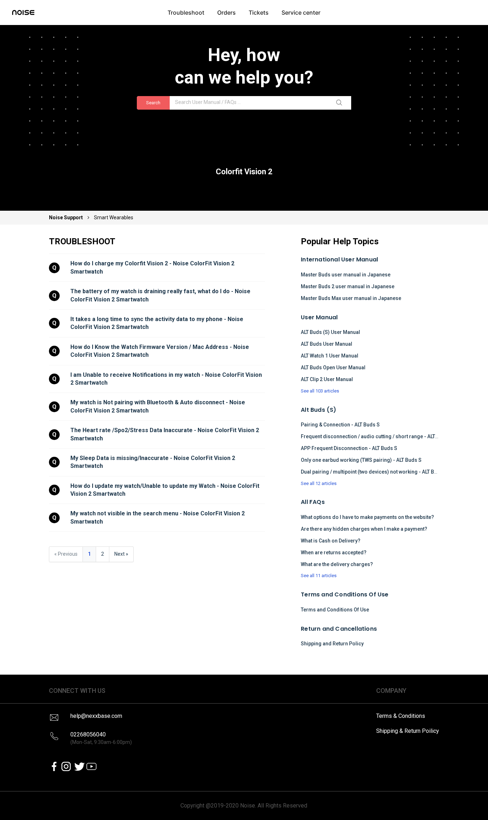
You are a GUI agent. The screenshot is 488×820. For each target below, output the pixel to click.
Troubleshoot (186, 12)
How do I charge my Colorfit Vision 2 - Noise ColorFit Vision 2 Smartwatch (153, 267)
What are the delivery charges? (337, 564)
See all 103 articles (320, 391)
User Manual (319, 317)
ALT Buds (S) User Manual (330, 332)
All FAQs (313, 502)
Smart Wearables (113, 217)
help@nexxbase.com (96, 715)
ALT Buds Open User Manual (333, 367)
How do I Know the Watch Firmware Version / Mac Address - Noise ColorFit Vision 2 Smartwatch (160, 351)
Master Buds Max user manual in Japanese (351, 298)
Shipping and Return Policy (332, 643)
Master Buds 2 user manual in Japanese (347, 286)
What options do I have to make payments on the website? (367, 517)
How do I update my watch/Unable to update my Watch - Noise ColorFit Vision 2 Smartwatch (165, 489)
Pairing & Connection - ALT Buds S (340, 425)
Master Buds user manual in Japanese (345, 275)
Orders (226, 12)
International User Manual (339, 259)
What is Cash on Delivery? (330, 541)
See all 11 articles (319, 575)
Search (153, 102)
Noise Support (66, 217)
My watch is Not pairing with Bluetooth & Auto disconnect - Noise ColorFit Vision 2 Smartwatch (158, 406)
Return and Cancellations (339, 629)
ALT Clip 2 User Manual (327, 379)
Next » (121, 554)
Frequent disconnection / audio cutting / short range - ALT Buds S (377, 436)
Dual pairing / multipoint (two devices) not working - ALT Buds (372, 472)
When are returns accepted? (334, 552)
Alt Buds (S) (318, 410)
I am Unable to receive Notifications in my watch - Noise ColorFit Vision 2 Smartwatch (166, 378)
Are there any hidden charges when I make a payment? (364, 529)
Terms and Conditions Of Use (344, 594)
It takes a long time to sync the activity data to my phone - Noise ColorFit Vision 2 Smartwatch (157, 323)
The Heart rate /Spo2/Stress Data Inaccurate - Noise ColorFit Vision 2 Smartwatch (165, 434)
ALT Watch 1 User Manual (329, 356)
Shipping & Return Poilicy (407, 731)
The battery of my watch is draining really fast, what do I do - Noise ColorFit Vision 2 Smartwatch (161, 295)
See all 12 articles (319, 483)
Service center (301, 12)
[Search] (340, 103)
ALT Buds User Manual (326, 344)
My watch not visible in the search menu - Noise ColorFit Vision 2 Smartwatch (158, 517)
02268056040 (101, 738)
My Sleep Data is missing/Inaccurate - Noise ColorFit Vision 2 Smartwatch (153, 462)
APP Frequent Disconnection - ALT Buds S (349, 448)
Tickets (259, 12)
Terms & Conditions (400, 715)
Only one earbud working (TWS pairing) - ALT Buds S (361, 460)
